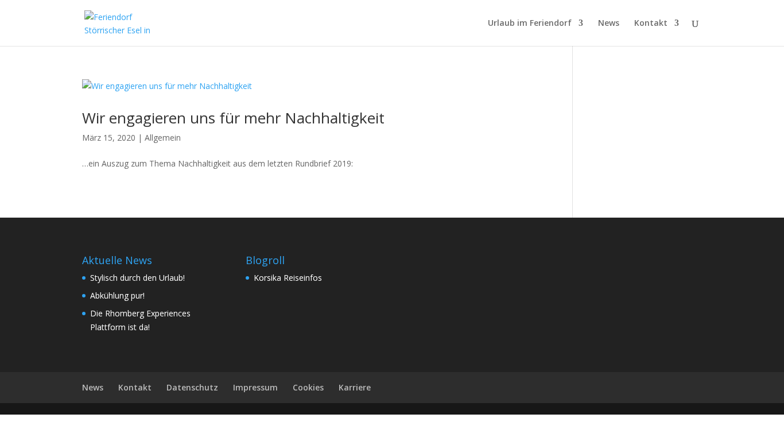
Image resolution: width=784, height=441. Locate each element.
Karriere (355, 387)
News (608, 23)
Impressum (255, 387)
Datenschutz (192, 387)
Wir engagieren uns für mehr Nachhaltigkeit (233, 117)
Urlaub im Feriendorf (530, 23)
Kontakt (650, 23)
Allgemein (163, 137)
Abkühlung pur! (117, 295)
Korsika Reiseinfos (288, 277)
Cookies (308, 387)
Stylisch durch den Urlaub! (137, 277)
